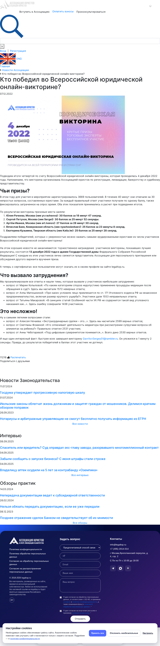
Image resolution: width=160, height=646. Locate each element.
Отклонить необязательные (124, 633)
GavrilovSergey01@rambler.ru (100, 338)
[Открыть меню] (157, 6)
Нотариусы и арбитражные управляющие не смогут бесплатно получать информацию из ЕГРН (73, 419)
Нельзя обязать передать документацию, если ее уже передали (49, 506)
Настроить (148, 633)
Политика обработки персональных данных (27, 555)
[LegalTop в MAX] (144, 6)
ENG (19, 58)
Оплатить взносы (63, 11)
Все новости (80, 423)
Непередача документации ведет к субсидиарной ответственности (52, 495)
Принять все (97, 633)
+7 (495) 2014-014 (119, 549)
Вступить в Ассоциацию (34, 11)
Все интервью (80, 475)
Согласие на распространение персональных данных (25, 570)
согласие (66, 602)
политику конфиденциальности (84, 602)
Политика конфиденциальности (25, 549)
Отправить (80, 618)
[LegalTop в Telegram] (137, 6)
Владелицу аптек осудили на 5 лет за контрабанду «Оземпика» (49, 470)
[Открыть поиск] (11, 26)
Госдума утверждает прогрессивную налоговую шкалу (42, 392)
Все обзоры (80, 522)
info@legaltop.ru (118, 544)
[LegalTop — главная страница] (29, 540)
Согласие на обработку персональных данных (29, 563)
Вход (3, 50)
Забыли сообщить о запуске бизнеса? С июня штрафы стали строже (52, 459)
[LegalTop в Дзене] (150, 6)
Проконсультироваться (90, 11)
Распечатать (18, 357)
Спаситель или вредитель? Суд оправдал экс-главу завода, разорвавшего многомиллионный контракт (79, 447)
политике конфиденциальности (25, 638)
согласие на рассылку (80, 613)
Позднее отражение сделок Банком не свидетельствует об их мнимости (56, 518)
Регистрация (18, 50)
